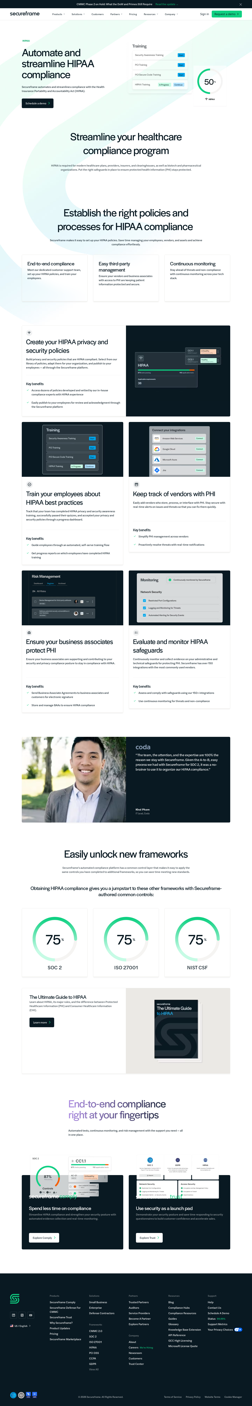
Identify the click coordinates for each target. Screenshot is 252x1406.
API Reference (177, 1335)
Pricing (54, 1334)
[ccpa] (28, 1395)
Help (210, 1302)
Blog (171, 1302)
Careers (141, 1347)
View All (94, 1369)
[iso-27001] (21, 1395)
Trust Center (136, 1364)
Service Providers (139, 1313)
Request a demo (225, 14)
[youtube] (30, 1315)
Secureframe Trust (61, 1317)
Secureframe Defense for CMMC (65, 1310)
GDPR (92, 1364)
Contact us (214, 1308)
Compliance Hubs (179, 1308)
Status (211, 1319)
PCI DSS (94, 1353)
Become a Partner (140, 1319)
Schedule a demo (218, 1313)
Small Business (98, 1302)
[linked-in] (13, 1315)
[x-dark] (22, 1315)
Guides (172, 1319)
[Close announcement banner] (240, 4)
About (132, 1342)
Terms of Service (173, 1396)
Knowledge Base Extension (184, 1329)
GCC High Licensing (180, 1340)
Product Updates (60, 1328)
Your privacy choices (220, 1329)
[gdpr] (34, 1395)
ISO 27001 (95, 1342)
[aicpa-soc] (13, 1395)
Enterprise (95, 1308)
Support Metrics (217, 1324)
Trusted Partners (139, 1302)
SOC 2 (93, 1336)
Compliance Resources (182, 1313)
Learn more (40, 1022)
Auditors (134, 1308)
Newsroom (135, 1353)
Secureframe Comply (62, 1302)
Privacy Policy (193, 1396)
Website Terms (212, 1396)
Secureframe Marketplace (65, 1339)
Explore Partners (139, 1324)
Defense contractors (101, 1313)
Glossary (173, 1324)
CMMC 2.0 (95, 1331)
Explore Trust (147, 1238)
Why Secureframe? (61, 1323)
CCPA (92, 1358)
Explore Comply (42, 1238)
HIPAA (93, 1347)
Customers (135, 1358)
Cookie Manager (233, 1396)
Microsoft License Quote (183, 1346)
